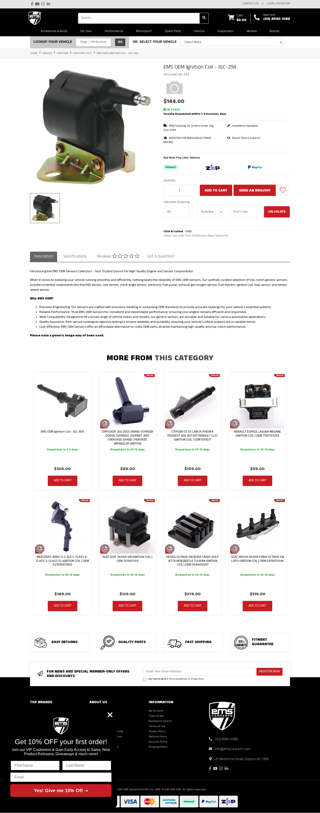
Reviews (104, 257)
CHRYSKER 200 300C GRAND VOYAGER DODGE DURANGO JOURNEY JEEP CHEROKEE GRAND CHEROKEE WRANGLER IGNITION (127, 438)
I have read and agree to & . (175, 679)
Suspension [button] (225, 31)
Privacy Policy (197, 679)
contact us (250, 4)
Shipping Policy (158, 747)
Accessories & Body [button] (54, 31)
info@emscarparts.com (233, 749)
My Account (156, 711)
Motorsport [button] (144, 31)
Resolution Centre (160, 721)
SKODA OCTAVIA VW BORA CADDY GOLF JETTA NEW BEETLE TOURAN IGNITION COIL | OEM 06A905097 (192, 561)
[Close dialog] (110, 715)
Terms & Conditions (178, 679)
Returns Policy (158, 737)
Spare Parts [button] (173, 31)
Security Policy (158, 742)
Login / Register (278, 4)
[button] (283, 190)
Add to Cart (216, 191)
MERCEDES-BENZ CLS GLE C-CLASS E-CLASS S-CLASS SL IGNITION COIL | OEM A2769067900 (62, 561)
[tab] (43, 257)
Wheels (252, 31)
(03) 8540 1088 (276, 19)
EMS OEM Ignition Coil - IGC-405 (62, 432)
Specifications (75, 257)
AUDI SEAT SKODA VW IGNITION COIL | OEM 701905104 (127, 559)
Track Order (156, 716)
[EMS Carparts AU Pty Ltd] (36, 18)
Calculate (277, 212)
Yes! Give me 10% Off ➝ (61, 790)
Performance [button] (114, 31)
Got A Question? (161, 257)
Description (43, 257)
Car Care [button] (86, 31)
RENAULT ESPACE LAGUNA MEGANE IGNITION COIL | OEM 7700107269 (257, 434)
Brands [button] (274, 31)
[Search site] (204, 18)
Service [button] (199, 31)
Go (120, 42)
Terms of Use (157, 727)
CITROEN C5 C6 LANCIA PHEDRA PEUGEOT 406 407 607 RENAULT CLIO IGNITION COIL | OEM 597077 (192, 436)
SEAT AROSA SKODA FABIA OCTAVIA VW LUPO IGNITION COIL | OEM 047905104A (257, 559)
